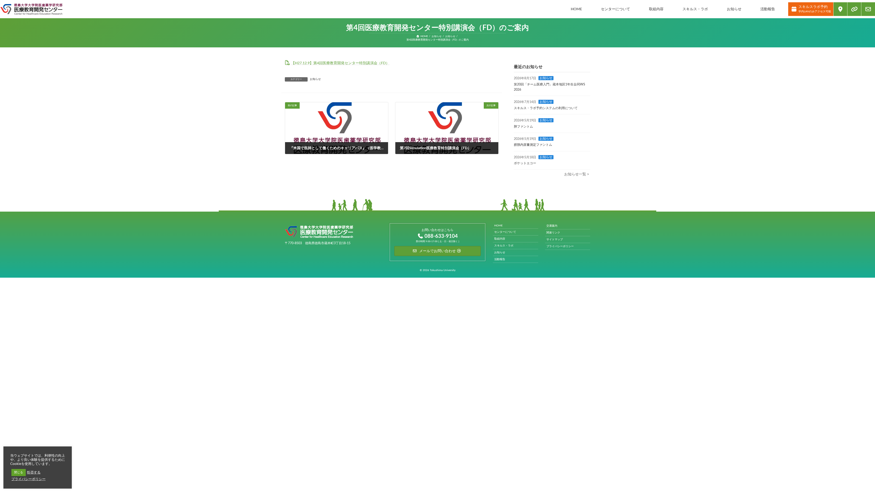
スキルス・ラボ (503, 245)
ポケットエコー (525, 163)
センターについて (505, 232)
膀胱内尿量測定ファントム (533, 144)
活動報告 (499, 259)
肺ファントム (523, 126)
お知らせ (315, 79)
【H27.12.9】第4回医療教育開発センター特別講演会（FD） (340, 63)
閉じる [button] (18, 472)
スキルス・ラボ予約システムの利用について (546, 108)
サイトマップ (554, 239)
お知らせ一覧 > (576, 174)
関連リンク (553, 232)
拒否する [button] (34, 472)
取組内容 (499, 238)
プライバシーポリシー (560, 246)
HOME (498, 225)
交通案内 (551, 225)
